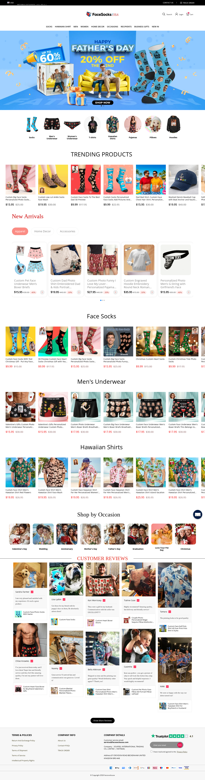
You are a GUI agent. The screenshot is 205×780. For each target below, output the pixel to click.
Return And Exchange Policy (23, 740)
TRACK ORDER (64, 750)
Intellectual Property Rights (23, 760)
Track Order (188, 3)
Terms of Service (18, 755)
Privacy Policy (17, 745)
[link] (49, 26)
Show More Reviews (102, 720)
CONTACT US (168, 3)
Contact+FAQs (64, 745)
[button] (167, 14)
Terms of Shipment (19, 750)
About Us (62, 740)
